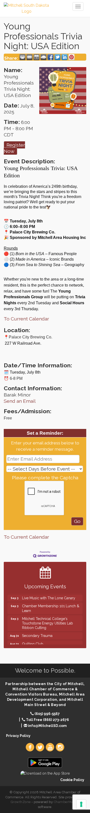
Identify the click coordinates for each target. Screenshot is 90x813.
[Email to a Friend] (29, 57)
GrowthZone (21, 802)
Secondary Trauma (37, 633)
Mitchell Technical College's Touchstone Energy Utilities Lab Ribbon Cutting (47, 620)
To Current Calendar (26, 318)
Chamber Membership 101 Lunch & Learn (50, 606)
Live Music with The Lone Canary (48, 596)
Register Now (14, 148)
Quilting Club (32, 642)
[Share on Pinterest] (71, 57)
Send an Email (20, 401)
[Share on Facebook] (51, 57)
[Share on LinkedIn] (65, 57)
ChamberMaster (67, 802)
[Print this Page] (23, 57)
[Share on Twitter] (57, 57)
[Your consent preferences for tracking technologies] (81, 804)
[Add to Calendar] (37, 57)
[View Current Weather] (43, 57)
